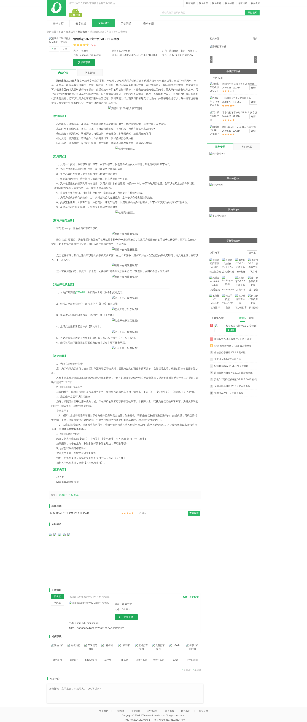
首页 (60, 31)
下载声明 (136, 711)
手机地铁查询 (233, 240)
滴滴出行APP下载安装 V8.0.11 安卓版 (70, 513)
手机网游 (126, 23)
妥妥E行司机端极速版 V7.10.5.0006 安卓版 (235, 379)
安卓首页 (58, 23)
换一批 (252, 252)
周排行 (242, 318)
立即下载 (128, 617)
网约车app (233, 209)
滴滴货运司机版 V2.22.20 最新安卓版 (233, 372)
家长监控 (169, 711)
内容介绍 (63, 72)
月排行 (252, 318)
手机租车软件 (233, 71)
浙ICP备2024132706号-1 (137, 719)
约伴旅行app (233, 178)
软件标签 (229, 3)
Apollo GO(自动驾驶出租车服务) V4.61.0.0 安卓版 (238, 127)
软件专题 (216, 3)
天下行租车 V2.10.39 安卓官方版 (239, 112)
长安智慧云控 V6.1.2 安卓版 (241, 325)
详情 (253, 87)
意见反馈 (203, 711)
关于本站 (103, 711)
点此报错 (194, 597)
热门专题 (247, 146)
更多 (255, 38)
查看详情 (194, 513)
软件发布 (255, 3)
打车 (71, 495)
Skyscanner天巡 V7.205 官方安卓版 (232, 345)
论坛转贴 (242, 3)
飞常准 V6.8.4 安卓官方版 (227, 359)
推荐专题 (220, 146)
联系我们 (185, 711)
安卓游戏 (81, 23)
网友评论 (90, 72)
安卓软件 (103, 22)
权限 (185, 597)
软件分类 (203, 3)
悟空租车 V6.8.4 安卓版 (234, 98)
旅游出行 (82, 31)
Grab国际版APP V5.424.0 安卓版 (231, 366)
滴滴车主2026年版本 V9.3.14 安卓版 (233, 339)
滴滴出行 (63, 495)
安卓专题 (148, 23)
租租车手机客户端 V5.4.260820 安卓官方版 (239, 84)
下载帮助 (119, 711)
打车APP (80, 292)
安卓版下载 (84, 62)
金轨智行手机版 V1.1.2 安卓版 (230, 352)
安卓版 (57, 596)
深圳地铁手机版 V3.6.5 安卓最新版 (232, 386)
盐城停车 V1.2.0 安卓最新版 (228, 393)
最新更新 (190, 3)
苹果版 (57, 602)
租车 (76, 495)
